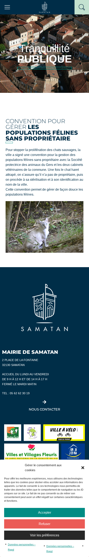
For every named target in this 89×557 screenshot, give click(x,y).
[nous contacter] (44, 402)
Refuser (44, 524)
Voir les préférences (44, 535)
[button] (83, 468)
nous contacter (44, 409)
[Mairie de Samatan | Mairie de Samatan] (44, 7)
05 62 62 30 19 (20, 393)
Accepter (44, 512)
